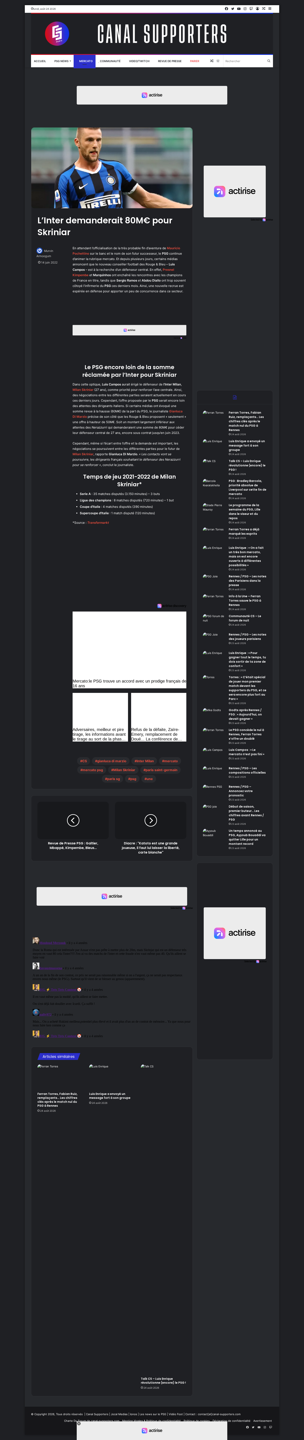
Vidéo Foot (176, 1414)
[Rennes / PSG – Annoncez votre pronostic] (214, 792)
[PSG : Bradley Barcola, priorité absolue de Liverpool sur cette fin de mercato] (214, 486)
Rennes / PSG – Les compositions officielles (247, 770)
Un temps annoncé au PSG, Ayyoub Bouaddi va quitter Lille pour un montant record (247, 837)
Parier (194, 61)
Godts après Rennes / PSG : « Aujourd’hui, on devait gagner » (245, 714)
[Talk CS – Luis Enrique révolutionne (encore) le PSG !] (163, 1219)
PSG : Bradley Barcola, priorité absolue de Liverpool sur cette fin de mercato (247, 487)
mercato (171, 761)
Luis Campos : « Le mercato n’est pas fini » (246, 752)
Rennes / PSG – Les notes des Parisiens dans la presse (247, 580)
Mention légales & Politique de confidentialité (151, 1420)
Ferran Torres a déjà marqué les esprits (244, 531)
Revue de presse (169, 61)
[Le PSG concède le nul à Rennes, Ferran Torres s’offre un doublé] (214, 735)
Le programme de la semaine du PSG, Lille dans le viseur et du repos (244, 511)
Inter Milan (145, 761)
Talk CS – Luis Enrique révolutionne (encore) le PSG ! (163, 1381)
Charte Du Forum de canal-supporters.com (91, 1420)
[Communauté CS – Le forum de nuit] (214, 622)
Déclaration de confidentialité (231, 1420)
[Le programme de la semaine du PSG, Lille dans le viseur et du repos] (214, 511)
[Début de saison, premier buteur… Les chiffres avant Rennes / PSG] (214, 812)
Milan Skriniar (83, 390)
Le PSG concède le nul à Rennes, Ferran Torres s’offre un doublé (246, 734)
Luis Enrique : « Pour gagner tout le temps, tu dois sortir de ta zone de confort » (247, 659)
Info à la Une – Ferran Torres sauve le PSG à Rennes (245, 600)
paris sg (113, 779)
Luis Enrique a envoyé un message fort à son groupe (109, 1096)
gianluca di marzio (111, 761)
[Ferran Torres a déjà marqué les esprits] (214, 535)
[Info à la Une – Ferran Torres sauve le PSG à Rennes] (214, 602)
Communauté (110, 61)
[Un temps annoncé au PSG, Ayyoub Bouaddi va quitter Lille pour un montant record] (214, 836)
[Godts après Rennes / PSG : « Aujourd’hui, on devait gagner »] (214, 716)
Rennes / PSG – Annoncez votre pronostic (241, 791)
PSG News (61, 61)
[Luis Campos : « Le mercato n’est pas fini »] (214, 755)
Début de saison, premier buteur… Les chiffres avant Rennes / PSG (246, 813)
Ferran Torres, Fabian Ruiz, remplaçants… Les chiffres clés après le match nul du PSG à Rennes (57, 1100)
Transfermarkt (98, 523)
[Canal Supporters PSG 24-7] (152, 34)
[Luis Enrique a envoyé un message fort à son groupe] (112, 1077)
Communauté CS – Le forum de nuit (245, 618)
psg (133, 779)
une (150, 779)
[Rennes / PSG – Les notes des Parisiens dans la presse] (214, 582)
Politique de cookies (197, 1420)
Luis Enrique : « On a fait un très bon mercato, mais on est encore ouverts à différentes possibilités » (246, 556)
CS (84, 761)
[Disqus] (112, 987)
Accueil (40, 61)
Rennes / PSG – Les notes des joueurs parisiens (247, 636)
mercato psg (93, 770)
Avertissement (262, 1420)
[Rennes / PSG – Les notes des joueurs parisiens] (214, 640)
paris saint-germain (161, 770)
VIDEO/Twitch (139, 61)
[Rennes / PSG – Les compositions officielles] (214, 774)
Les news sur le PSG (153, 1414)
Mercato (86, 61)
